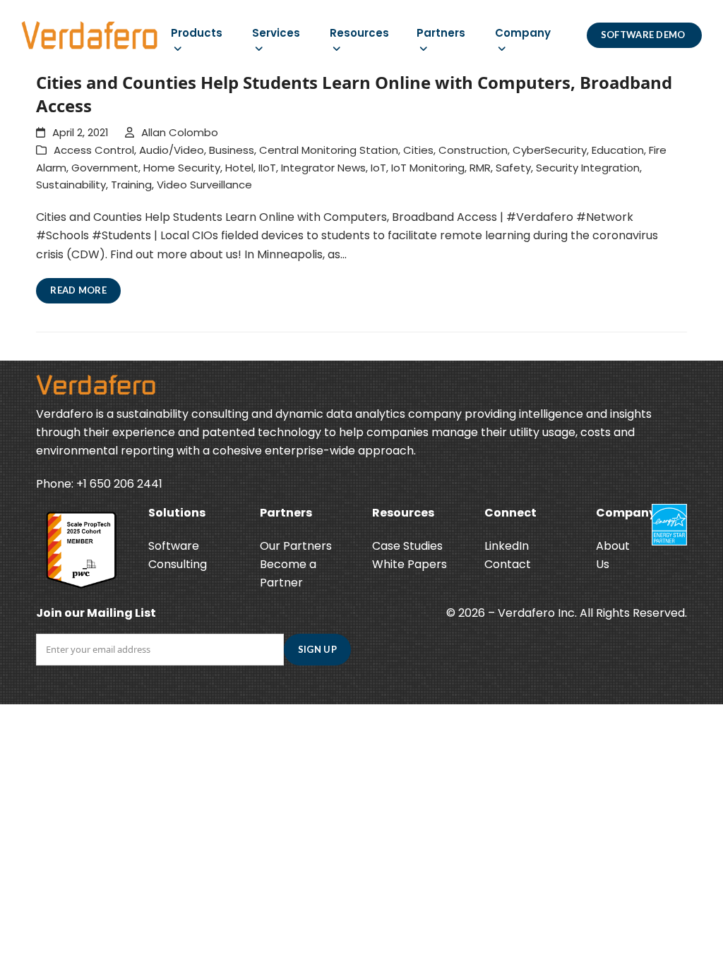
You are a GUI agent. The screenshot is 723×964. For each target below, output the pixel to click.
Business (231, 150)
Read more (78, 290)
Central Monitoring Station (328, 150)
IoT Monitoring (428, 167)
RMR (480, 167)
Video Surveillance (204, 184)
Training (131, 184)
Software (173, 546)
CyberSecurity (550, 150)
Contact (507, 564)
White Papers (409, 564)
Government (104, 167)
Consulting (177, 564)
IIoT (267, 167)
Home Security (181, 167)
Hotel (239, 167)
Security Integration (588, 167)
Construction (473, 150)
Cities (418, 150)
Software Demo (644, 34)
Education (618, 150)
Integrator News (323, 167)
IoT (378, 167)
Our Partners (296, 546)
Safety (513, 167)
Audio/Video (171, 150)
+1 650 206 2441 (119, 484)
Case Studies (407, 546)
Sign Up (317, 649)
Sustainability (71, 184)
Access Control (94, 150)
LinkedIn (506, 546)
